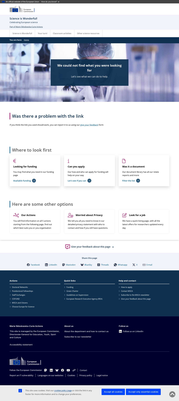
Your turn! (42, 33)
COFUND (16, 299)
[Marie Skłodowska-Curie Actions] (24, 9)
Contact (83, 370)
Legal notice (102, 375)
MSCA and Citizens (20, 302)
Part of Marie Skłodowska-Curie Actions (26, 26)
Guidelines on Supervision (77, 295)
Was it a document (133, 166)
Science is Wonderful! (22, 33)
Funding (69, 287)
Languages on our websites (50, 375)
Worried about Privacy (89, 215)
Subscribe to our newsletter (77, 337)
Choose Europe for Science (23, 306)
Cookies (71, 375)
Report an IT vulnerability (21, 375)
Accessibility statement (21, 344)
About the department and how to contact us (86, 331)
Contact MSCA (127, 291)
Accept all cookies (113, 392)
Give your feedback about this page (136, 299)
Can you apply (76, 166)
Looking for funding (25, 166)
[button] (33, 264)
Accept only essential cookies (143, 392)
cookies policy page (63, 390)
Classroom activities (62, 33)
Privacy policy (85, 375)
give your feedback (89, 124)
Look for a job (137, 215)
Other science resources (88, 33)
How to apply (126, 287)
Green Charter (72, 291)
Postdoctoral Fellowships (22, 291)
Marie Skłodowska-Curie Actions (26, 326)
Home (26, 40)
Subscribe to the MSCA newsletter (135, 295)
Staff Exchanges (18, 295)
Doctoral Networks (20, 287)
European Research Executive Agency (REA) (84, 299)
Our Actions (28, 215)
